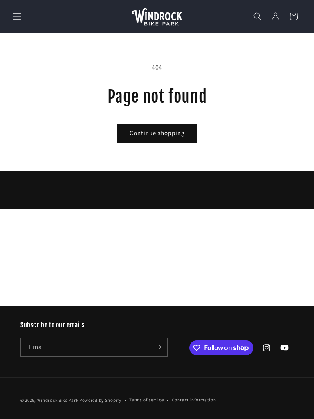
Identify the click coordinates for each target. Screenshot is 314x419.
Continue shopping (157, 133)
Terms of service (146, 400)
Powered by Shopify (100, 400)
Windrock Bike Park (57, 400)
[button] (17, 16)
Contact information (194, 400)
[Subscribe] (158, 347)
